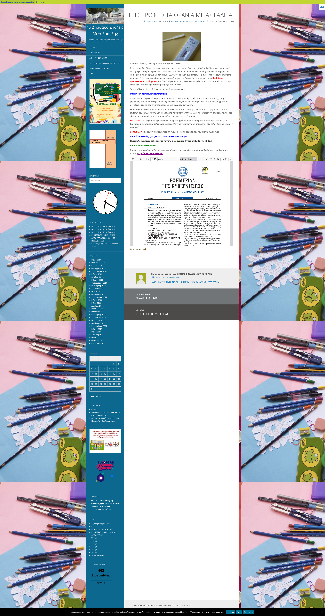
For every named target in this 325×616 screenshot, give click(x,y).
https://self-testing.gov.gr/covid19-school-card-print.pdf (158, 136)
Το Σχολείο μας (96, 53)
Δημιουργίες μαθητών (99, 58)
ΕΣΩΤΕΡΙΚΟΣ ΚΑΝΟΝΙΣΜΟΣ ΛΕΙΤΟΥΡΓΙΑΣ (105, 63)
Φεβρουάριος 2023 (99, 283)
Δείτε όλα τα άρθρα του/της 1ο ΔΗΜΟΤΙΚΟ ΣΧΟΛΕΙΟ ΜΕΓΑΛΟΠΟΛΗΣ (186, 282)
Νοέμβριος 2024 (98, 263)
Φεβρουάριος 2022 (99, 312)
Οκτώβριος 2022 (98, 294)
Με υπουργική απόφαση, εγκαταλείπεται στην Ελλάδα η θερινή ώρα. (105, 503)
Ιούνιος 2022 (96, 300)
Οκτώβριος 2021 (98, 323)
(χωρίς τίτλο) (96, 226)
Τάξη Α (94, 538)
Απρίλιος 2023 (97, 277)
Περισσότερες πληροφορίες (165, 277)
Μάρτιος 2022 (97, 309)
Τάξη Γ (94, 544)
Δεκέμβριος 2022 (98, 288)
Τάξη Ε (94, 549)
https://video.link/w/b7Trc (143, 145)
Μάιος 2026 (96, 260)
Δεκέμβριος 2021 (98, 317)
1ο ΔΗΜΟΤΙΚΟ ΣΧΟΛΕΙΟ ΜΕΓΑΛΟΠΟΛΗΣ (187, 21)
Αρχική (92, 48)
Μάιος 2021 (96, 332)
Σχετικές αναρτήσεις (103, 509)
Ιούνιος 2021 (96, 329)
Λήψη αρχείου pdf (138, 249)
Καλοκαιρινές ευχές (100, 244)
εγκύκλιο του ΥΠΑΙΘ (150, 153)
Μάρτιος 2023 (97, 280)
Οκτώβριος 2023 (98, 268)
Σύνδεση (40, 2)
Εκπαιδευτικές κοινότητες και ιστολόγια (17, 2)
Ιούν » (98, 396)
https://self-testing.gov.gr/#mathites (148, 93)
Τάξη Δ (94, 547)
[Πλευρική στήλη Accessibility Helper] (322, 7)
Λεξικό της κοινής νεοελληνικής (105, 418)
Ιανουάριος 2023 (98, 286)
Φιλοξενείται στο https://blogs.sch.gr (145, 605)
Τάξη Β (94, 541)
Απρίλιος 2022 (97, 306)
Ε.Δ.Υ (91, 73)
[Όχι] (322, 612)
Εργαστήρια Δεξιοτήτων (99, 68)
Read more (248, 612)
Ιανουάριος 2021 (98, 343)
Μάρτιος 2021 (97, 338)
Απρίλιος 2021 (97, 335)
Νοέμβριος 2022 (98, 291)
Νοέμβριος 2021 (98, 320)
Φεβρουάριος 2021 (99, 340)
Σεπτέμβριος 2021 (99, 326)
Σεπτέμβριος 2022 (99, 297)
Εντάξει (231, 612)
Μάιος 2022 (96, 303)
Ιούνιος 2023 (96, 274)
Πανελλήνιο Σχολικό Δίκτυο (103, 421)
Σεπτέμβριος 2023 (99, 271)
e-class (94, 409)
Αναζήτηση (95, 176)
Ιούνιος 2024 (96, 265)
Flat (191, 605)
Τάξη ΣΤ (94, 552)
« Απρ (92, 396)
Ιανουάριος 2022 (98, 314)
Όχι (239, 612)
